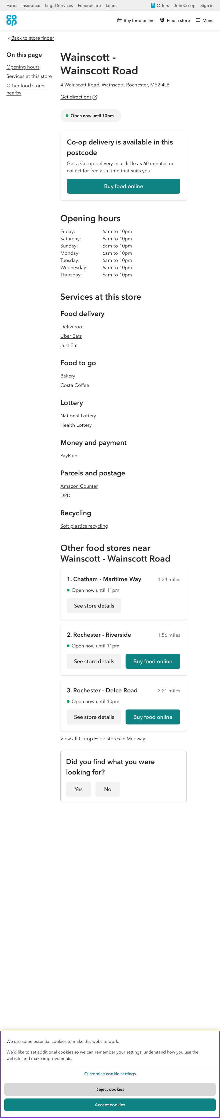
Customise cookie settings (110, 1073)
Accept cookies (110, 1104)
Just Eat (69, 345)
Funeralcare (89, 5)
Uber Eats (71, 336)
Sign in (207, 5)
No (107, 789)
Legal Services (59, 5)
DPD (65, 495)
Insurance (30, 5)
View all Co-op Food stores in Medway (102, 739)
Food (11, 5)
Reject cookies (110, 1089)
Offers (163, 5)
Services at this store (29, 76)
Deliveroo (71, 327)
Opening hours (22, 67)
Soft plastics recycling (84, 526)
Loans (111, 5)
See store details (97, 607)
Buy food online (123, 186)
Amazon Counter (79, 486)
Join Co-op (185, 5)
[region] (110, 1074)
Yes (79, 789)
